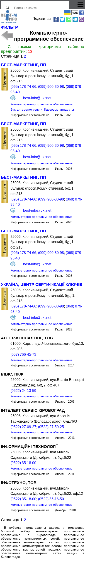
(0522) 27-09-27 (23, 427)
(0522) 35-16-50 (51, 499)
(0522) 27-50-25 (51, 427)
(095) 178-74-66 (23, 87)
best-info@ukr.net (37, 98)
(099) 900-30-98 (51, 87)
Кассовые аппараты (59, 109)
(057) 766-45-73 (23, 354)
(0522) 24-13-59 (23, 391)
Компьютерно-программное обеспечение (41, 104)
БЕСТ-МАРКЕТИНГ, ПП (23, 65)
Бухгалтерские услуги (26, 109)
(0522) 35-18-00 (23, 463)
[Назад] (7, 35)
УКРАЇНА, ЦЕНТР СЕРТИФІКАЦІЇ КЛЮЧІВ (41, 284)
